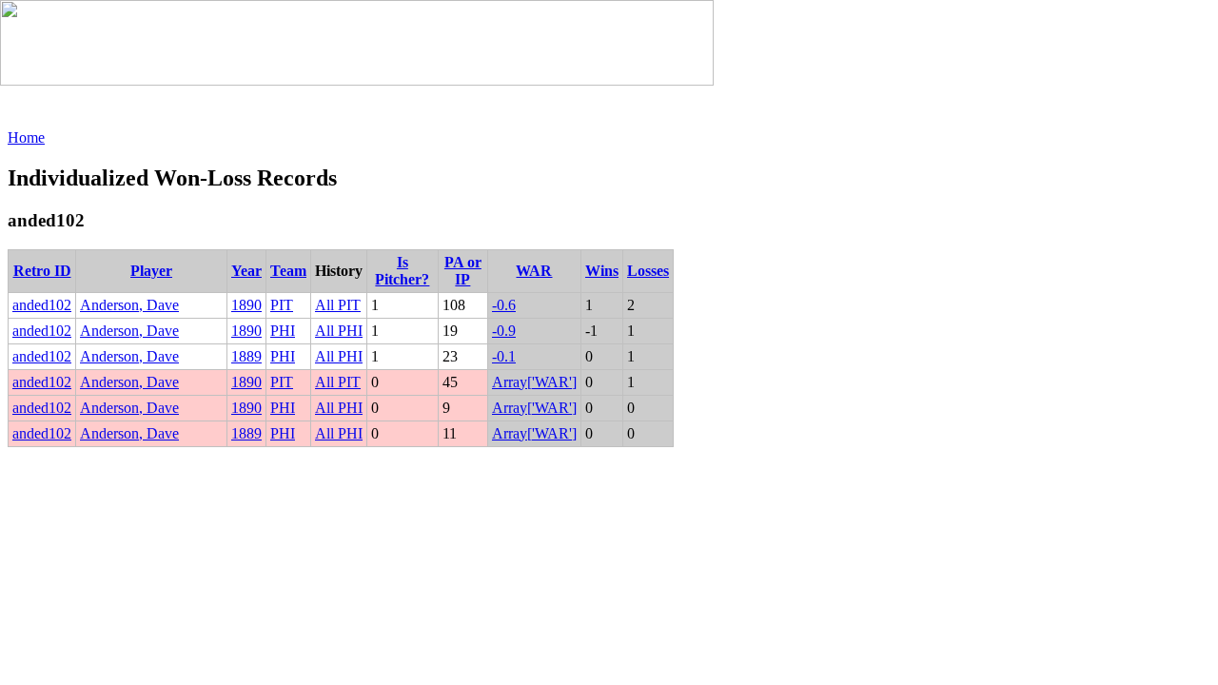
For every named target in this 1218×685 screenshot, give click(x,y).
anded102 (41, 305)
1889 (246, 356)
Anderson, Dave (129, 305)
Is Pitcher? (402, 270)
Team (288, 271)
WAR (534, 271)
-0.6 (504, 305)
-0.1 (504, 356)
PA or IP (462, 270)
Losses (648, 271)
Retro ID (42, 271)
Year (246, 271)
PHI (282, 331)
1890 (246, 305)
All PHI (339, 331)
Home (26, 137)
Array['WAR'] (534, 382)
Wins (602, 271)
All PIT (338, 305)
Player (151, 271)
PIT (281, 305)
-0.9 (504, 331)
